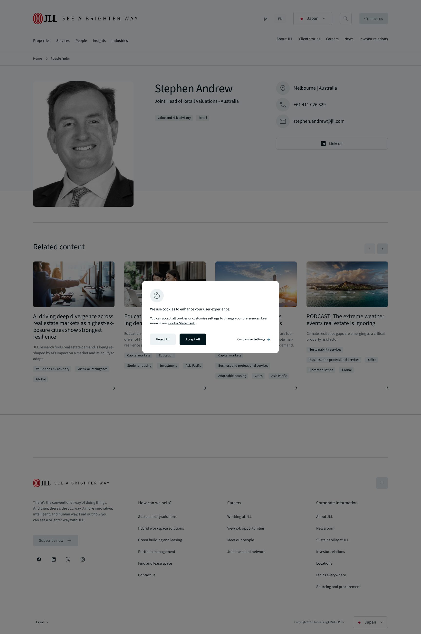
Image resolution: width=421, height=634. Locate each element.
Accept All (193, 339)
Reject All (163, 339)
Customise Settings (254, 339)
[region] (210, 317)
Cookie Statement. (181, 323)
